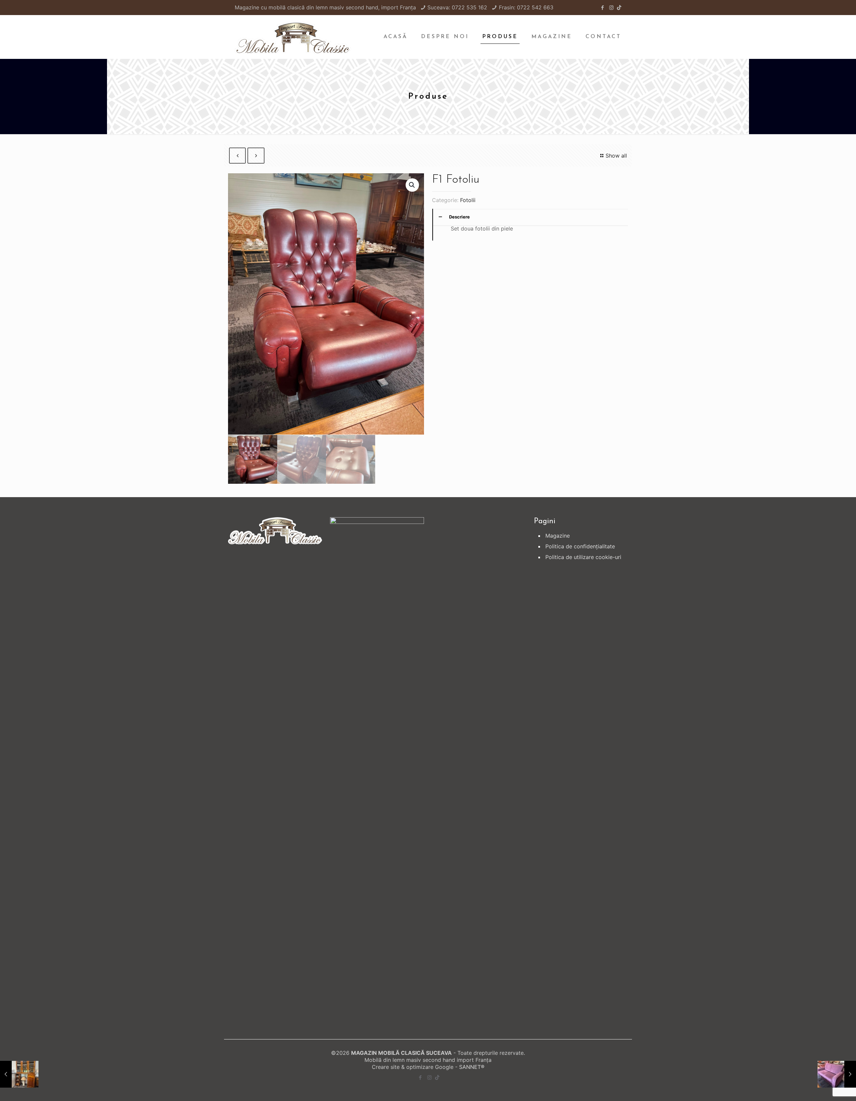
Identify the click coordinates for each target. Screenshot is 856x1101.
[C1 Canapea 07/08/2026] (837, 1074)
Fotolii (467, 200)
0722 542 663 (535, 7)
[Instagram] (611, 7)
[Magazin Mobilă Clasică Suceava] (293, 37)
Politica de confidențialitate (580, 546)
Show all (616, 155)
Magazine (557, 535)
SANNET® (472, 1067)
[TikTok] (619, 7)
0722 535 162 (469, 7)
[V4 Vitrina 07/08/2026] (19, 1074)
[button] (412, 185)
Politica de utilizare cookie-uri (583, 557)
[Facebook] (602, 7)
